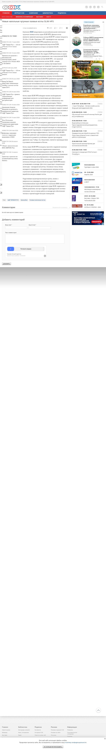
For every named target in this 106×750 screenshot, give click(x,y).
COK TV (48, 16)
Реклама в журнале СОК (57, 730)
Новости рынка (88, 22)
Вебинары (4, 732)
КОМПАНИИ (33, 13)
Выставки (4, 735)
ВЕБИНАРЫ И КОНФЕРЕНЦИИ (24, 16)
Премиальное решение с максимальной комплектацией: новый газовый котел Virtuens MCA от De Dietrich (11, 59)
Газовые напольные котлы (37, 200)
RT (94, 7)
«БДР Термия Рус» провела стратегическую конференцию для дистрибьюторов (11, 97)
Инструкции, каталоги (24, 730)
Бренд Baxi (24, 200)
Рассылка (53, 735)
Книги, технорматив (23, 732)
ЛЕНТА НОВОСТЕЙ (7, 16)
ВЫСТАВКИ (39, 16)
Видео (20, 735)
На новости (38, 730)
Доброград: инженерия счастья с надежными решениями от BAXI (9, 135)
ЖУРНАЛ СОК (19, 13)
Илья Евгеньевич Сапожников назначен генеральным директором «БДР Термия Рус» (10, 123)
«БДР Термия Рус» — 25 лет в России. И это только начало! (11, 47)
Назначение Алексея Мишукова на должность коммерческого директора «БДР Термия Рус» (10, 110)
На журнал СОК (39, 732)
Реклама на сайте (55, 732)
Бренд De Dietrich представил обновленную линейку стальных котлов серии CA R (10, 84)
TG (86, 7)
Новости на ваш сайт (40, 735)
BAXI (31, 32)
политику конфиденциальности (75, 742)
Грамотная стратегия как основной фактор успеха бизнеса (10, 158)
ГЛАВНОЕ (6, 13)
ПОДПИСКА (62, 13)
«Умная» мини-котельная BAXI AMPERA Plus (10, 147)
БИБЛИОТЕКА (48, 13)
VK (90, 7)
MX (98, 7)
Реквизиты (70, 730)
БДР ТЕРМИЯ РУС (13, 200)
